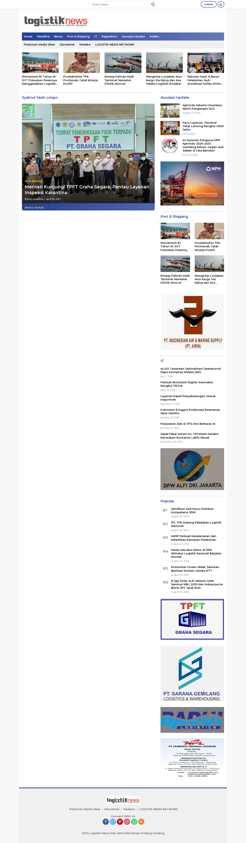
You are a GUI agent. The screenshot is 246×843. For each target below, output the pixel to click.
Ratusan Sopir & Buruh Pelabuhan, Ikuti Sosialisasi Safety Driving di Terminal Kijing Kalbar (205, 80)
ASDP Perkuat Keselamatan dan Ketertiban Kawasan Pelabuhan (193, 537)
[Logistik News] (55, 20)
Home (28, 36)
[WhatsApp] (134, 822)
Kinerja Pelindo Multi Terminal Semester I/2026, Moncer (119, 80)
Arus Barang (33, 181)
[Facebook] (106, 822)
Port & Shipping (78, 36)
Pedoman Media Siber (39, 44)
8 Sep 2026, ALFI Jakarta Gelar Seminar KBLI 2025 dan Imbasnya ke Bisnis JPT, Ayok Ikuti (197, 584)
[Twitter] (113, 822)
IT (95, 36)
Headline (43, 36)
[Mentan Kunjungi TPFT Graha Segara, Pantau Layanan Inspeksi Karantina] (88, 153)
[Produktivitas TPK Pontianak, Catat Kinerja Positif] (81, 62)
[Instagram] (127, 822)
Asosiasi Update (133, 36)
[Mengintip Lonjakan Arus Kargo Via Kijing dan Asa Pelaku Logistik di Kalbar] (164, 62)
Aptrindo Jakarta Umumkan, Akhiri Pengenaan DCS (203, 106)
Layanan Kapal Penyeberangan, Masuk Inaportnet (188, 397)
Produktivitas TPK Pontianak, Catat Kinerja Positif (80, 80)
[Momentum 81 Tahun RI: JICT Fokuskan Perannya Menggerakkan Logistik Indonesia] (40, 62)
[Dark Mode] (221, 4)
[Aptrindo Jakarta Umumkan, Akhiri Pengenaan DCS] (170, 110)
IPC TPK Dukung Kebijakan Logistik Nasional (196, 524)
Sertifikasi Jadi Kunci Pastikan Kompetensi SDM (192, 510)
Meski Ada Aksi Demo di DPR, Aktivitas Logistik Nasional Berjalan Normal (196, 553)
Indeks (208, 4)
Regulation (109, 36)
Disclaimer (67, 44)
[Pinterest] (120, 822)
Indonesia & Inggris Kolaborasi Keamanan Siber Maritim (190, 411)
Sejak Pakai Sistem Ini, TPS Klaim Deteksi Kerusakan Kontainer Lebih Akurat (189, 435)
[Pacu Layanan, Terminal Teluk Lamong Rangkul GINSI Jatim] (170, 128)
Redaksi (85, 44)
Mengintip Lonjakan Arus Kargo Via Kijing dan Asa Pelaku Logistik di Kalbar (164, 80)
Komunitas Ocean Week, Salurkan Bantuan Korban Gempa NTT (195, 568)
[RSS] (141, 822)
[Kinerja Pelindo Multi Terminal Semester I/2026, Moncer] (123, 62)
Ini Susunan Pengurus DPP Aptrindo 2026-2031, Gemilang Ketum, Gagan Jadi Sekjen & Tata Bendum (203, 145)
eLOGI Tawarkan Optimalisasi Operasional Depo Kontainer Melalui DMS (190, 370)
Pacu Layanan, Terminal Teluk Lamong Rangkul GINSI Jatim (203, 126)
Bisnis (58, 36)
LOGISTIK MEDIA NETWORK (114, 44)
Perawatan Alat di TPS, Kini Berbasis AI (187, 424)
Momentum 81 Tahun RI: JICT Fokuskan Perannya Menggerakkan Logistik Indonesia (39, 80)
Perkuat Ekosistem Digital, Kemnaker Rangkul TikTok (186, 384)
